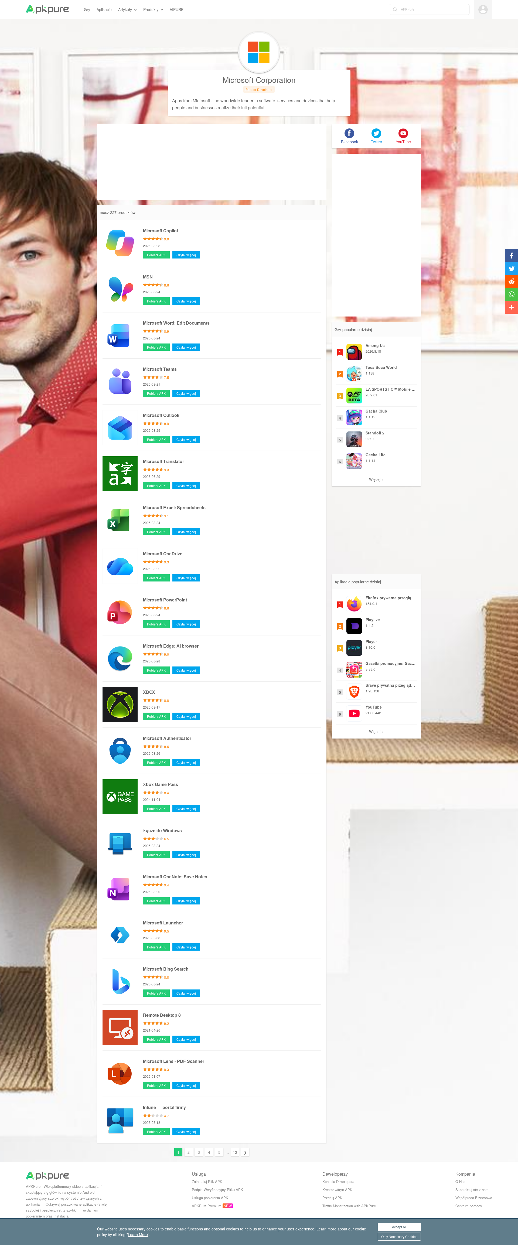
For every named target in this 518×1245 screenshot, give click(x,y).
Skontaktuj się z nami (472, 1189)
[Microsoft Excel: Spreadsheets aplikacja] (120, 519)
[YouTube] (403, 133)
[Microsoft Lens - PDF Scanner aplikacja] (120, 1073)
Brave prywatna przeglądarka (390, 685)
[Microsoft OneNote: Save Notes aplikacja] (120, 888)
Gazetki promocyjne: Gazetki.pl (390, 663)
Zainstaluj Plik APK (207, 1181)
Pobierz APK (156, 255)
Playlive (373, 619)
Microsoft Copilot (160, 230)
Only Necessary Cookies (399, 1236)
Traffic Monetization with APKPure (349, 1205)
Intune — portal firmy (164, 1107)
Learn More (138, 1234)
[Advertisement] (211, 162)
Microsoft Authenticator (167, 738)
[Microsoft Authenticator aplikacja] (120, 750)
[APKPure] (47, 9)
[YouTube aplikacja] (354, 712)
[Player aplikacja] (354, 646)
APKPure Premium (206, 1205)
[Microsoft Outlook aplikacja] (120, 427)
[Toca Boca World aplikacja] (354, 372)
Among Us (375, 345)
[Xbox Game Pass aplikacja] (120, 796)
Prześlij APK (332, 1197)
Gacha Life (376, 454)
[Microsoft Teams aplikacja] (120, 381)
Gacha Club (376, 411)
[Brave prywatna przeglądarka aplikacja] (354, 690)
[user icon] (483, 9)
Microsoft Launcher (163, 923)
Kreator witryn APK (337, 1189)
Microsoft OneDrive (162, 553)
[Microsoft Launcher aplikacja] (120, 934)
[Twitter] (376, 133)
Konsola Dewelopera (338, 1181)
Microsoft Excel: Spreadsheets (174, 507)
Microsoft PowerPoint (165, 600)
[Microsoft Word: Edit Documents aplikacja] (120, 335)
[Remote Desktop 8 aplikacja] (120, 1027)
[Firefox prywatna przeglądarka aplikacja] (354, 603)
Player (371, 641)
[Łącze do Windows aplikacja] (120, 842)
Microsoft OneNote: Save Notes (175, 876)
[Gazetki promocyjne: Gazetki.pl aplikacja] (354, 668)
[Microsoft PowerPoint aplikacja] (120, 611)
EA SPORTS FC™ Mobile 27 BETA (390, 389)
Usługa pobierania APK (210, 1197)
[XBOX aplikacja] (120, 704)
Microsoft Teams (160, 369)
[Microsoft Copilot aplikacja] (120, 242)
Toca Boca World (381, 367)
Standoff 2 (375, 433)
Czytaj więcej (186, 255)
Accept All (399, 1226)
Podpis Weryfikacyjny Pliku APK (217, 1189)
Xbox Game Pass (160, 784)
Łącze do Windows (162, 830)
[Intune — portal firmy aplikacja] (120, 1119)
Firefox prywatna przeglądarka (390, 597)
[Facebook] (349, 133)
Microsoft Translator (163, 461)
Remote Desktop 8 (162, 1015)
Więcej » (376, 479)
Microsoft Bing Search (166, 969)
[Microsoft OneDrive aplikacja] (120, 565)
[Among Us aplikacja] (354, 350)
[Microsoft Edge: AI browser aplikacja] (120, 658)
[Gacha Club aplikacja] (354, 416)
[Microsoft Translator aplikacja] (120, 473)
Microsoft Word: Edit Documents (176, 323)
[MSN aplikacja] (120, 288)
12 (235, 1152)
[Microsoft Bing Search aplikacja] (120, 981)
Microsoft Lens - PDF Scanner (173, 1061)
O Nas (460, 1181)
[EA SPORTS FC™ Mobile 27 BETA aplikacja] (354, 394)
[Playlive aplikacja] (354, 624)
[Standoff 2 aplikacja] (354, 438)
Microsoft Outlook (161, 415)
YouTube (374, 707)
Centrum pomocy (468, 1205)
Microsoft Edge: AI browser (171, 646)
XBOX (149, 692)
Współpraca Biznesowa (473, 1197)
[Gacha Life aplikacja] (354, 459)
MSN (148, 277)
